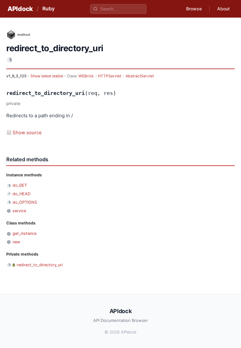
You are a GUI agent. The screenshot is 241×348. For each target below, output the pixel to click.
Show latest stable (47, 76)
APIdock (20, 9)
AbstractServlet (140, 76)
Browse (194, 8)
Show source (27, 132)
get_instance (24, 233)
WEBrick (86, 76)
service (19, 210)
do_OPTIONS (25, 202)
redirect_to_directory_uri (40, 264)
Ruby (48, 8)
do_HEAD (21, 193)
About (223, 8)
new (16, 242)
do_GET (20, 185)
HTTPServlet (109, 76)
